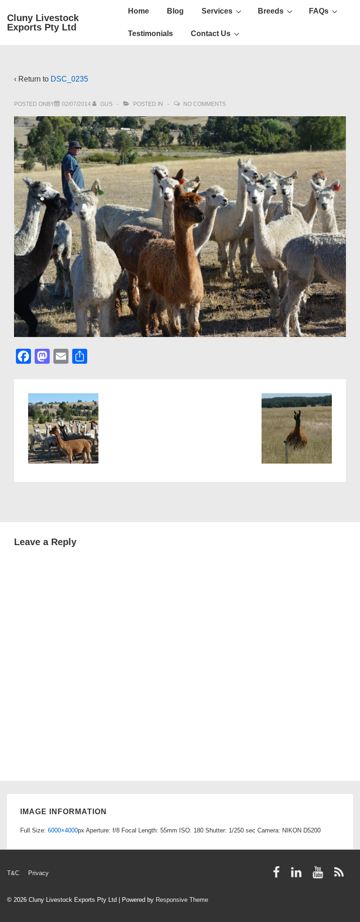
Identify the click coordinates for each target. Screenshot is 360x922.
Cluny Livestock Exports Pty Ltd (43, 22)
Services (217, 11)
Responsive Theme (182, 899)
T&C (13, 873)
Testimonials (150, 33)
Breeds (271, 11)
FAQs (319, 11)
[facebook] (278, 875)
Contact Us (211, 33)
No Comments (204, 104)
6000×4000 (63, 830)
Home (138, 11)
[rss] (340, 875)
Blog (175, 11)
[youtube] (320, 875)
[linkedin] (298, 875)
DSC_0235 (69, 79)
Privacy (38, 873)
